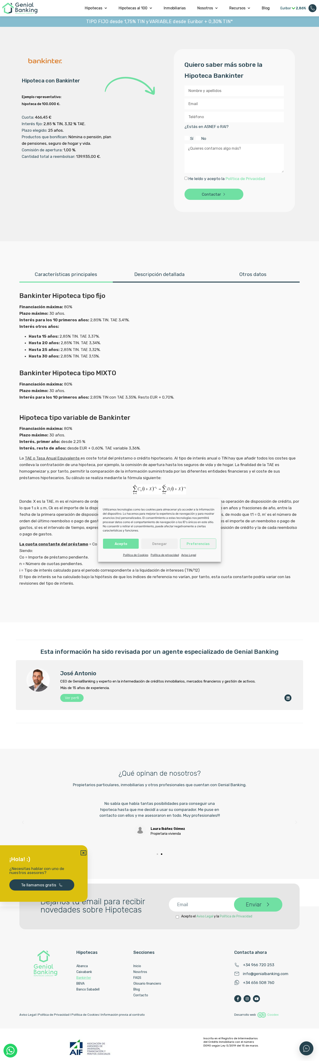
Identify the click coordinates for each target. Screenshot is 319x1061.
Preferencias (198, 543)
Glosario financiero (147, 984)
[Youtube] (256, 998)
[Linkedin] (287, 697)
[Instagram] (247, 998)
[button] (23, 822)
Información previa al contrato (123, 1014)
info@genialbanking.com (265, 973)
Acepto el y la (216, 916)
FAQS (137, 978)
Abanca (82, 966)
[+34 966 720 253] (236, 964)
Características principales (66, 274)
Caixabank (84, 972)
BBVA (80, 984)
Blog (266, 8)
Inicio (137, 966)
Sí (191, 138)
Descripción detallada (159, 274)
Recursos (237, 8)
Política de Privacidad (245, 178)
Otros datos (252, 274)
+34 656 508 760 (258, 982)
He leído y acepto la (226, 178)
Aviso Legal (188, 555)
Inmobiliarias (175, 8)
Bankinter (83, 978)
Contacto (140, 995)
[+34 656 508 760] (236, 982)
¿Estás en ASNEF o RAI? (206, 127)
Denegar (159, 543)
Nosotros (205, 8)
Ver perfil (72, 698)
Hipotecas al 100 (133, 8)
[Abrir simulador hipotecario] (306, 1048)
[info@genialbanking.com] (236, 973)
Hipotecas (93, 8)
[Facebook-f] (237, 998)
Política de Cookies (135, 555)
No (203, 138)
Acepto (121, 543)
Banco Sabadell (87, 989)
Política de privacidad (165, 555)
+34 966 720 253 (258, 964)
